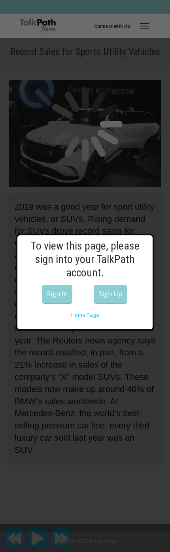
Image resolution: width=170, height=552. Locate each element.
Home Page (85, 314)
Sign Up (110, 293)
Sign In (57, 293)
